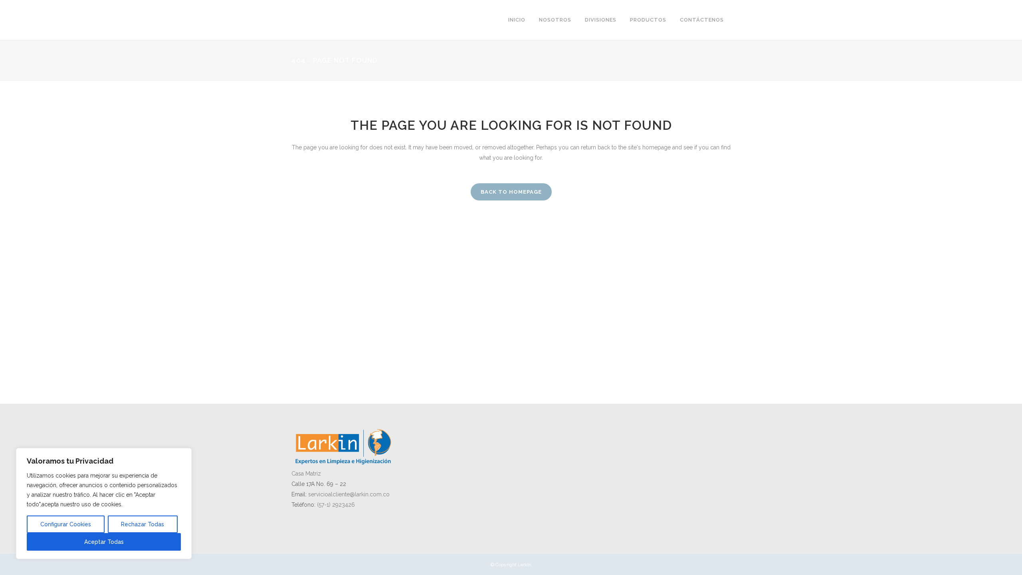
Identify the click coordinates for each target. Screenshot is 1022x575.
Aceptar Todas (104, 542)
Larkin (524, 564)
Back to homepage (511, 192)
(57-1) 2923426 (336, 505)
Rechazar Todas (142, 524)
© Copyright (504, 564)
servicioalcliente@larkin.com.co (349, 494)
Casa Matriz (306, 473)
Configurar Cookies (65, 524)
